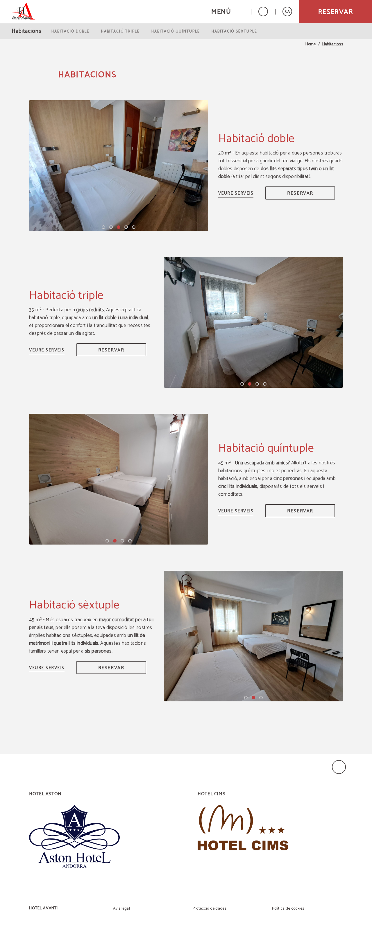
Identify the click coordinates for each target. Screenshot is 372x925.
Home (310, 44)
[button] (227, 11)
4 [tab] (126, 227)
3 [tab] (118, 227)
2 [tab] (111, 227)
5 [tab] (133, 227)
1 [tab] (103, 227)
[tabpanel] (118, 165)
